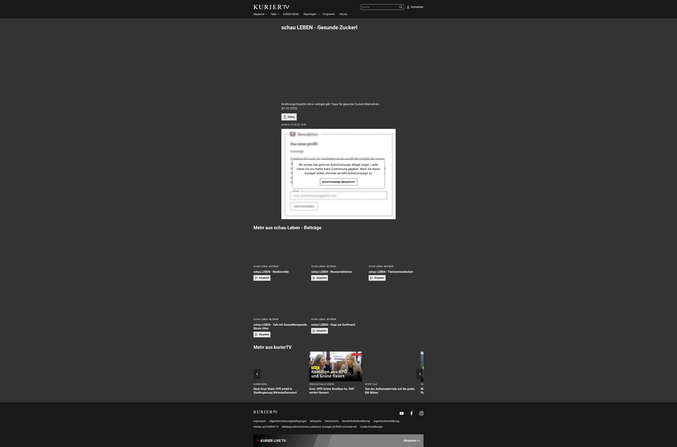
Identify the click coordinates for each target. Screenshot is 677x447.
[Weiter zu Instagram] (421, 413)
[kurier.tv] (265, 412)
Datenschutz (332, 421)
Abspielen (264, 277)
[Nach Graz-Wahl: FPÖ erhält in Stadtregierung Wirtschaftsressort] (280, 366)
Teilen (291, 116)
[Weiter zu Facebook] (411, 413)
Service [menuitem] (343, 14)
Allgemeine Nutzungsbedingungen (288, 421)
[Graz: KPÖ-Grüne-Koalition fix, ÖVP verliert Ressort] (335, 366)
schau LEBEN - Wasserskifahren (331, 271)
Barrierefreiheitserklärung (356, 421)
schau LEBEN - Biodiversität (271, 271)
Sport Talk (371, 384)
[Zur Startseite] (271, 7)
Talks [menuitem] (273, 14)
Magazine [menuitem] (259, 14)
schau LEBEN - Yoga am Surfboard (333, 324)
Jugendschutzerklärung (386, 421)
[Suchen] (401, 7)
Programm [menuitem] (329, 14)
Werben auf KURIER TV (266, 426)
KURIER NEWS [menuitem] (291, 14)
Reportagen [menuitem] (310, 14)
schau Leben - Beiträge (266, 266)
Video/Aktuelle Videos (321, 384)
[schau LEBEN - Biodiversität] (281, 247)
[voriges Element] (257, 374)
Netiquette (315, 421)
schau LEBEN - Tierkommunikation (391, 271)
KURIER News (260, 384)
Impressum (260, 421)
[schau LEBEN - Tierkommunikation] (396, 247)
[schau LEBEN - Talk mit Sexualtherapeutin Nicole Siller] (281, 300)
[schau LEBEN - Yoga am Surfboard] (338, 300)
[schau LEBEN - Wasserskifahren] (338, 247)
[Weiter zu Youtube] (402, 413)
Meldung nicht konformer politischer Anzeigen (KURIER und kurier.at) (319, 426)
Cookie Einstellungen (371, 426)
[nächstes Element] (419, 374)
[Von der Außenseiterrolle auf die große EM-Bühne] (391, 366)
